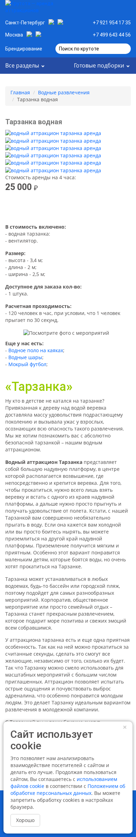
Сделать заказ (68, 208)
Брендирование (23, 49)
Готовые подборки (99, 65)
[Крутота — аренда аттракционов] (36, 9)
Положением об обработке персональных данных (67, 789)
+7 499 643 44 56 (112, 35)
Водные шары (25, 357)
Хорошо (25, 820)
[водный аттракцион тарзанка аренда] (53, 133)
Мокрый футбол (27, 364)
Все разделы (22, 65)
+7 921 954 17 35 (112, 22)
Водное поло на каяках (35, 350)
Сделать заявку (103, 9)
